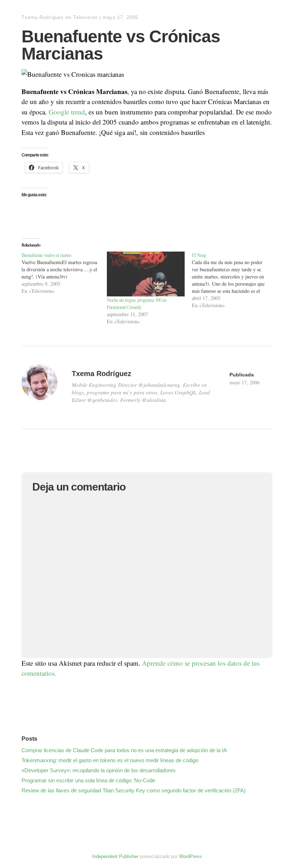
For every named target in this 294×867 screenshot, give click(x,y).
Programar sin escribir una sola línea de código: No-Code (88, 780)
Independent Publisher (115, 856)
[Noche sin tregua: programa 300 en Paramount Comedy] (146, 274)
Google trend (67, 111)
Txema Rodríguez (43, 17)
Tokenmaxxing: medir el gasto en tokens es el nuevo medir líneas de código (110, 760)
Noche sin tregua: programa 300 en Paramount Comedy (136, 303)
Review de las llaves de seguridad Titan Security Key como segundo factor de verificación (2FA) (134, 790)
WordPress (190, 856)
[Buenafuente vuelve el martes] (64, 273)
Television (85, 17)
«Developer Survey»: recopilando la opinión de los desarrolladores (99, 770)
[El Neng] (234, 280)
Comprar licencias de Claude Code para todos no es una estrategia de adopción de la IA (124, 750)
